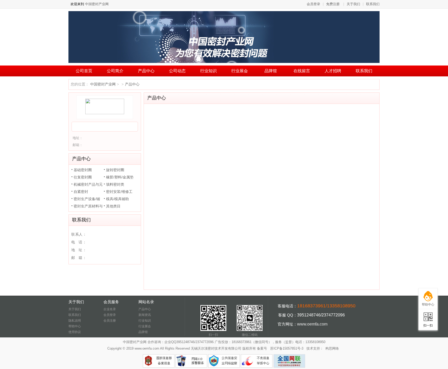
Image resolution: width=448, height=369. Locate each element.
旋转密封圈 (115, 170)
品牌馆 (270, 71)
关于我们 (353, 4)
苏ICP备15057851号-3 (286, 348)
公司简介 (115, 71)
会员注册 (109, 320)
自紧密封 (81, 192)
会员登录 (313, 4)
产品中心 (146, 71)
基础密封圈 (83, 170)
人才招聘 (333, 71)
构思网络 (332, 348)
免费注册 (333, 4)
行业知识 (208, 71)
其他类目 (113, 206)
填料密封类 (115, 184)
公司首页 (84, 71)
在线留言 (301, 71)
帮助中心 (74, 326)
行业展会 (239, 71)
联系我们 (373, 4)
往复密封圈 (83, 177)
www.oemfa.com (312, 324)
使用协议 (74, 332)
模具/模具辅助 (117, 199)
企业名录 (109, 309)
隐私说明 (74, 320)
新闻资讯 (144, 315)
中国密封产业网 (96, 4)
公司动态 (177, 71)
